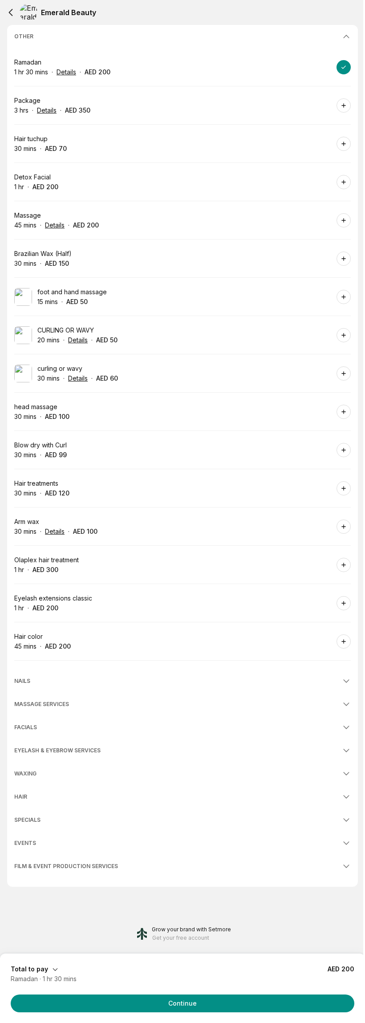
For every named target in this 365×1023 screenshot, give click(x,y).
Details (66, 72)
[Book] (344, 67)
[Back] (11, 12)
